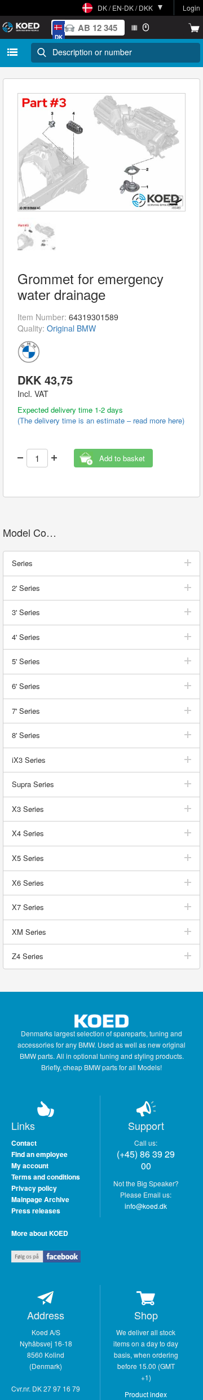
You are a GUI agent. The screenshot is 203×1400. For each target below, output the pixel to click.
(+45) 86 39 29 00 (146, 1159)
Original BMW (71, 328)
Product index (146, 1394)
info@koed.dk (146, 1206)
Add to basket (122, 458)
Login (191, 7)
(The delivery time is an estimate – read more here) (100, 420)
